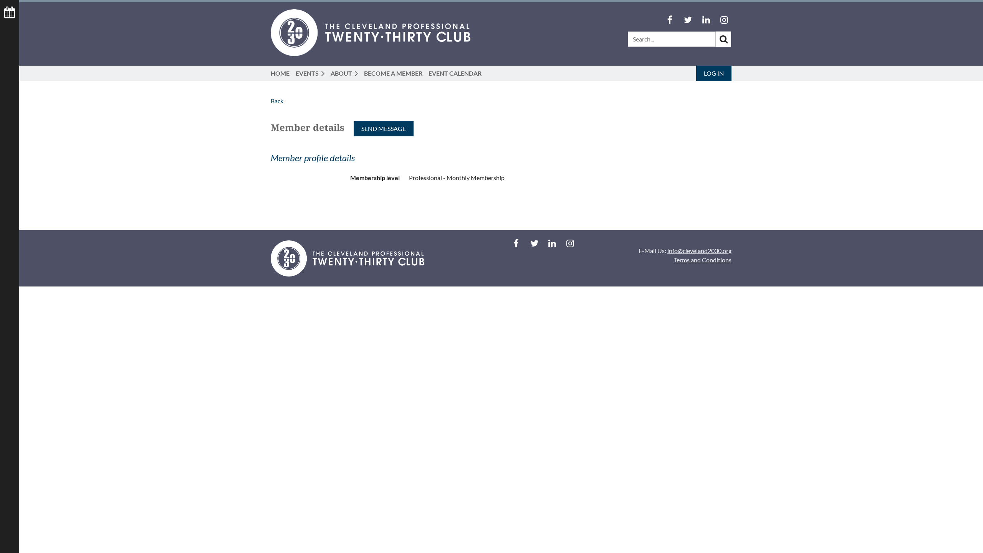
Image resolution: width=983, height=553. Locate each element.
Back (277, 100)
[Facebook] (669, 19)
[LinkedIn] (706, 19)
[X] (687, 19)
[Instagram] (724, 19)
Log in (714, 73)
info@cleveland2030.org (699, 250)
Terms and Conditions (702, 259)
